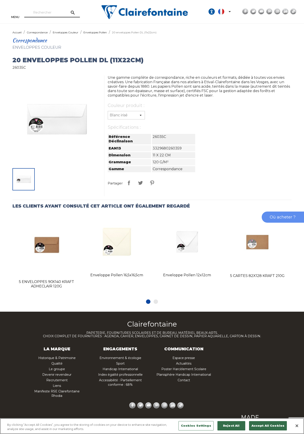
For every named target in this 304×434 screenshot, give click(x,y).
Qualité (57, 363)
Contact (184, 380)
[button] (148, 301)
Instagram (277, 11)
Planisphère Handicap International (183, 375)
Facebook (245, 11)
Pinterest (269, 11)
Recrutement (57, 380)
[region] (152, 426)
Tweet (140, 182)
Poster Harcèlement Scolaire (183, 369)
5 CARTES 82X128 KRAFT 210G (257, 276)
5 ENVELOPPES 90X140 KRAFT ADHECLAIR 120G (46, 284)
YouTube (261, 11)
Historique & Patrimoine (57, 358)
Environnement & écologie (120, 358)
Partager (128, 182)
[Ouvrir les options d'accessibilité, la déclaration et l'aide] (212, 11)
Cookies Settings (196, 425)
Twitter (253, 11)
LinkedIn (285, 11)
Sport (120, 363)
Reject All (231, 425)
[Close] (297, 426)
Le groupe (57, 369)
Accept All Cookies (267, 425)
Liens (57, 386)
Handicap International (120, 369)
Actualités (183, 363)
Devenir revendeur (56, 375)
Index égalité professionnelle (120, 375)
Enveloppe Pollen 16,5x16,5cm (116, 275)
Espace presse (183, 358)
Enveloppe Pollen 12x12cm (187, 275)
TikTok (293, 11)
